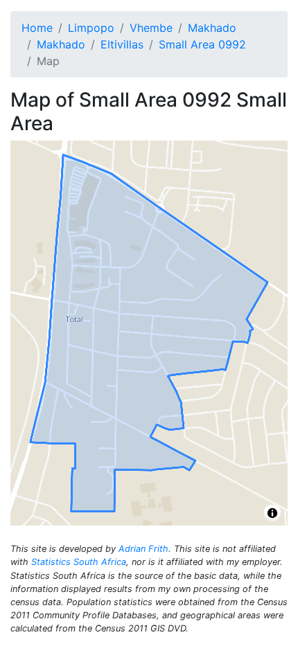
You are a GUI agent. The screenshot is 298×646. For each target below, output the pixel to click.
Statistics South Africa (78, 562)
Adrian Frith (143, 549)
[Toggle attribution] (272, 513)
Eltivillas (121, 44)
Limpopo (91, 28)
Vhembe (151, 28)
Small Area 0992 (202, 44)
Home (37, 28)
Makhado (212, 28)
